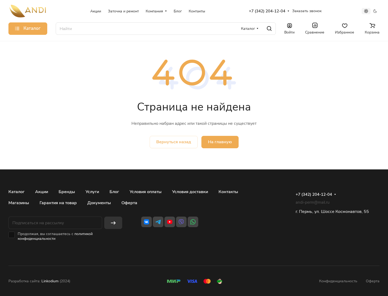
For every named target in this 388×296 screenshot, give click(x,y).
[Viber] (181, 222)
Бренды (67, 192)
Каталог (16, 192)
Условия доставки (190, 192)
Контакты (228, 192)
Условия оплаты (146, 192)
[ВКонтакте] (146, 222)
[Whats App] (193, 222)
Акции (41, 192)
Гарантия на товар (58, 203)
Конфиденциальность (338, 281)
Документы (99, 203)
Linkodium (50, 281)
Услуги (92, 192)
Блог (114, 192)
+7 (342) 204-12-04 (267, 11)
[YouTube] (169, 222)
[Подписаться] (113, 223)
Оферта (129, 203)
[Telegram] (158, 222)
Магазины (18, 203)
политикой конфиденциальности (55, 236)
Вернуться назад (173, 142)
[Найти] (269, 28)
